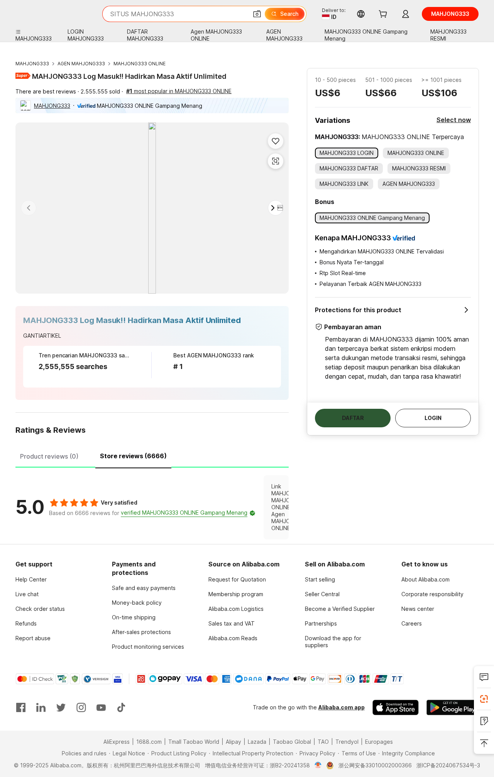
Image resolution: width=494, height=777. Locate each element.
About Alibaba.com (425, 579)
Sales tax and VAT (231, 623)
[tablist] (152, 455)
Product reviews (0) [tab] (49, 456)
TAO (323, 741)
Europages (379, 741)
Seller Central (322, 594)
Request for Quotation (237, 579)
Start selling (320, 579)
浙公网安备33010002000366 (375, 765)
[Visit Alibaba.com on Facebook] (20, 707)
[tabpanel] (152, 507)
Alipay (233, 741)
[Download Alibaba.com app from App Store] (395, 707)
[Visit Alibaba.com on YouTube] (101, 707)
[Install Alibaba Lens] (484, 699)
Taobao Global (292, 741)
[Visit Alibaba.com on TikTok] (121, 707)
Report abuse (33, 638)
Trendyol (347, 741)
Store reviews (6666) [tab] (133, 456)
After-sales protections (141, 632)
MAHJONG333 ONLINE (139, 63)
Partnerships (321, 623)
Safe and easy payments (144, 588)
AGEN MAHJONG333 (81, 63)
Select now (453, 120)
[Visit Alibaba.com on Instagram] (81, 707)
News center (417, 608)
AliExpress (116, 741)
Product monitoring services (148, 646)
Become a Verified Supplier (340, 608)
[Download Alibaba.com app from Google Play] (452, 707)
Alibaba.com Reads (232, 638)
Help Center (31, 579)
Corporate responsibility (432, 594)
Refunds (26, 623)
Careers (411, 623)
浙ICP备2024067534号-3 (448, 765)
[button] (257, 14)
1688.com (149, 741)
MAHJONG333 (32, 63)
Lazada (257, 741)
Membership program (235, 594)
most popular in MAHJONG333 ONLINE (179, 91)
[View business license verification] (318, 765)
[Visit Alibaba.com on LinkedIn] (41, 707)
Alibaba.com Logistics (236, 608)
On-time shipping (134, 617)
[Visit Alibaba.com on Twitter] (61, 707)
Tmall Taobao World (193, 741)
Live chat (27, 594)
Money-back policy (137, 602)
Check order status (40, 608)
